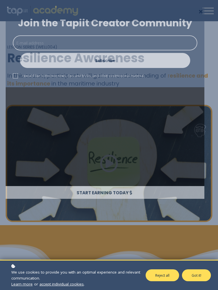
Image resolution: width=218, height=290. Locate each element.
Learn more (22, 284)
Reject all (162, 275)
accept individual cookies (61, 284)
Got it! (196, 275)
